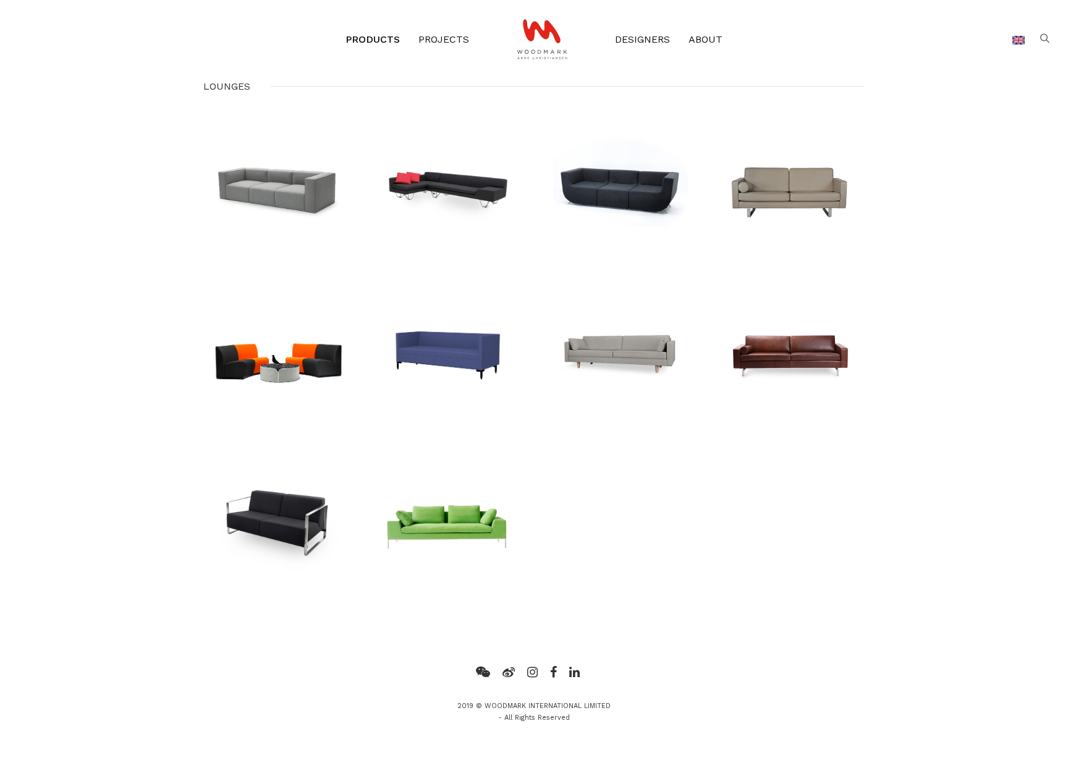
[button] (1044, 39)
